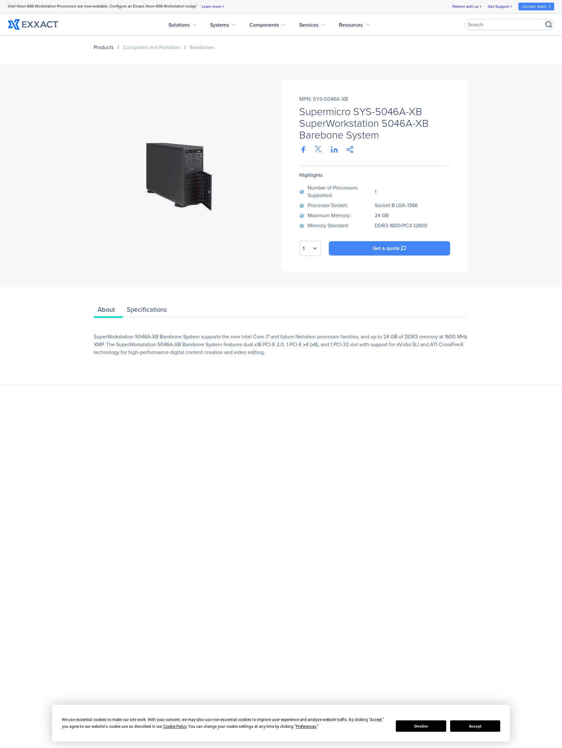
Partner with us (467, 6)
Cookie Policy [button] (174, 726)
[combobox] (310, 248)
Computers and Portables (151, 47)
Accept (475, 726)
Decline (421, 726)
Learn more (213, 6)
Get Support (500, 6)
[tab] (108, 311)
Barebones (202, 47)
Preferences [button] (306, 726)
